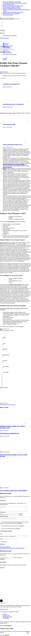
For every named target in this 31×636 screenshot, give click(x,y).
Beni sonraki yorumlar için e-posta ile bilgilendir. (13, 526)
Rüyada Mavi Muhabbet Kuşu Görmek (12, 1)
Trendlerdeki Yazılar (7, 616)
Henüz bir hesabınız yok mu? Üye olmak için (12, 548)
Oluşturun (2, 567)
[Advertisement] (15, 95)
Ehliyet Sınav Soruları (8, 14)
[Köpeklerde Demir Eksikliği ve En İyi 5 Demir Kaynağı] (12, 450)
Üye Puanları (6, 618)
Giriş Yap (2, 30)
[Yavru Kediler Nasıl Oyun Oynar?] (12, 402)
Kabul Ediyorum (8, 625)
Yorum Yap (3, 500)
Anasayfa (6, 43)
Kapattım (2, 635)
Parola (1, 539)
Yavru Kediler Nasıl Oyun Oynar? (8, 404)
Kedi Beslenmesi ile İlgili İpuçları (9, 433)
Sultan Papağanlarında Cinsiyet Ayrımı (11, 8)
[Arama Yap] (0, 17)
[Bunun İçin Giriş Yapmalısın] (0, 78)
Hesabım (5, 614)
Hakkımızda (5, 44)
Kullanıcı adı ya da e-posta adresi (7, 536)
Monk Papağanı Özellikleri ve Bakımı (11, 7)
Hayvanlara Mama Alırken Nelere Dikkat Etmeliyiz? (15, 3)
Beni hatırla (4, 541)
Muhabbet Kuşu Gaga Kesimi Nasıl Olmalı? (13, 12)
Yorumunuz (3, 512)
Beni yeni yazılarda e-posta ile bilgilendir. (11, 528)
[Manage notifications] (27, 633)
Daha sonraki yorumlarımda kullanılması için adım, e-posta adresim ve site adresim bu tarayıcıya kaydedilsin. (14, 522)
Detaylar (2, 625)
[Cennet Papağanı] (4, 38)
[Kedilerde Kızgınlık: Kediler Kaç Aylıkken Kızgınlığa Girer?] (12, 423)
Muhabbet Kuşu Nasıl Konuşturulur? (11, 13)
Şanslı (1, 72)
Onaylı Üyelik (6, 615)
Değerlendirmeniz (4, 516)
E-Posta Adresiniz (18, 557)
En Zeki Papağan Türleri (8, 4)
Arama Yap (16, 18)
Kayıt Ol (6, 609)
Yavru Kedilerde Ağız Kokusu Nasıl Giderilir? (13, 490)
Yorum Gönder (4, 531)
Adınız (21, 513)
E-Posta (21, 515)
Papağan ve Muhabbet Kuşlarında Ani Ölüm (13, 5)
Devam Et (7, 635)
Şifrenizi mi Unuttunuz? (5, 546)
